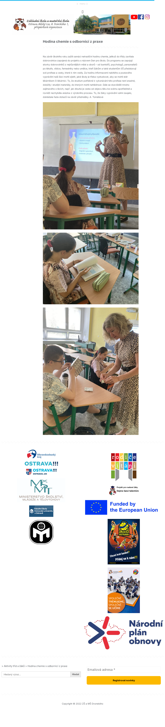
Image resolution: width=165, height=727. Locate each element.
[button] (82, 12)
